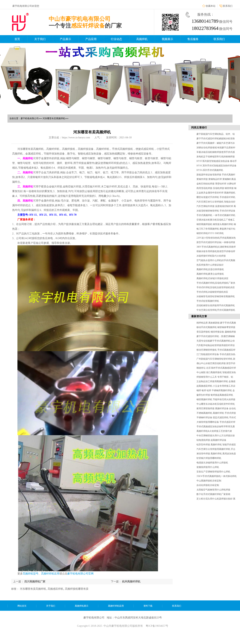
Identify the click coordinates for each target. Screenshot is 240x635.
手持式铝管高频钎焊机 (207, 301)
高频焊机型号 (30, 573)
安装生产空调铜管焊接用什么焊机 (213, 471)
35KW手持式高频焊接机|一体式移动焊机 (216, 476)
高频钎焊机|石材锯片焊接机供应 (212, 278)
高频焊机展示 (81, 606)
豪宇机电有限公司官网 (80, 573)
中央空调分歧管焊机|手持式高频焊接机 (215, 310)
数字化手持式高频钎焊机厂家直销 (213, 494)
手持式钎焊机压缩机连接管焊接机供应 (215, 287)
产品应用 (91, 39)
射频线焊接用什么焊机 (207, 467)
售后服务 (193, 39)
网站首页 (21, 606)
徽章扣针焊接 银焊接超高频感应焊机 (214, 395)
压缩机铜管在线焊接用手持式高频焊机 (215, 305)
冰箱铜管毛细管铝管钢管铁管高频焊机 (215, 296)
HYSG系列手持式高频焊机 (209, 170)
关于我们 (40, 39)
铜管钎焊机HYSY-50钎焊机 (210, 233)
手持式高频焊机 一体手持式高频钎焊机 (215, 215)
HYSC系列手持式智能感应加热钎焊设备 (216, 165)
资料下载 (147, 606)
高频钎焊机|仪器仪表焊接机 (210, 269)
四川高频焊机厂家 (34, 581)
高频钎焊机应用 (50, 573)
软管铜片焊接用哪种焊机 (208, 458)
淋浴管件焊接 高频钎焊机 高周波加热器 (216, 453)
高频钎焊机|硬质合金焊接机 (210, 274)
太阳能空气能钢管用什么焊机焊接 (213, 489)
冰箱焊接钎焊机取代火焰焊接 (211, 256)
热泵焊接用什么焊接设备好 (210, 265)
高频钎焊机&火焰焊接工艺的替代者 (214, 431)
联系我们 (227, 6)
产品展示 (65, 39)
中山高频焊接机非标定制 (208, 480)
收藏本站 (210, 6)
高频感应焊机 (55, 588)
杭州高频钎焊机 (131, 581)
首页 (17, 39)
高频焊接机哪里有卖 (76, 588)
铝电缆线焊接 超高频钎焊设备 (211, 440)
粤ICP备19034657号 (157, 625)
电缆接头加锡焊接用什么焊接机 (212, 462)
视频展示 (167, 39)
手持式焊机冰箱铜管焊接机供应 (212, 292)
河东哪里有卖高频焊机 (33, 588)
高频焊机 (142, 39)
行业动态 (116, 39)
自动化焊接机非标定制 (207, 485)
